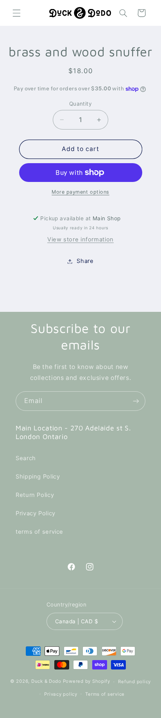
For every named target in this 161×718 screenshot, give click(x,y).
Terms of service (105, 694)
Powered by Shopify (86, 681)
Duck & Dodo (46, 681)
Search (26, 458)
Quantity (80, 104)
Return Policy (35, 494)
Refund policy (134, 681)
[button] (16, 13)
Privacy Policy (35, 513)
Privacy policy (60, 694)
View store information (80, 239)
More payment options (80, 192)
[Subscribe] (136, 400)
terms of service (39, 531)
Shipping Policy (38, 476)
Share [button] (85, 261)
